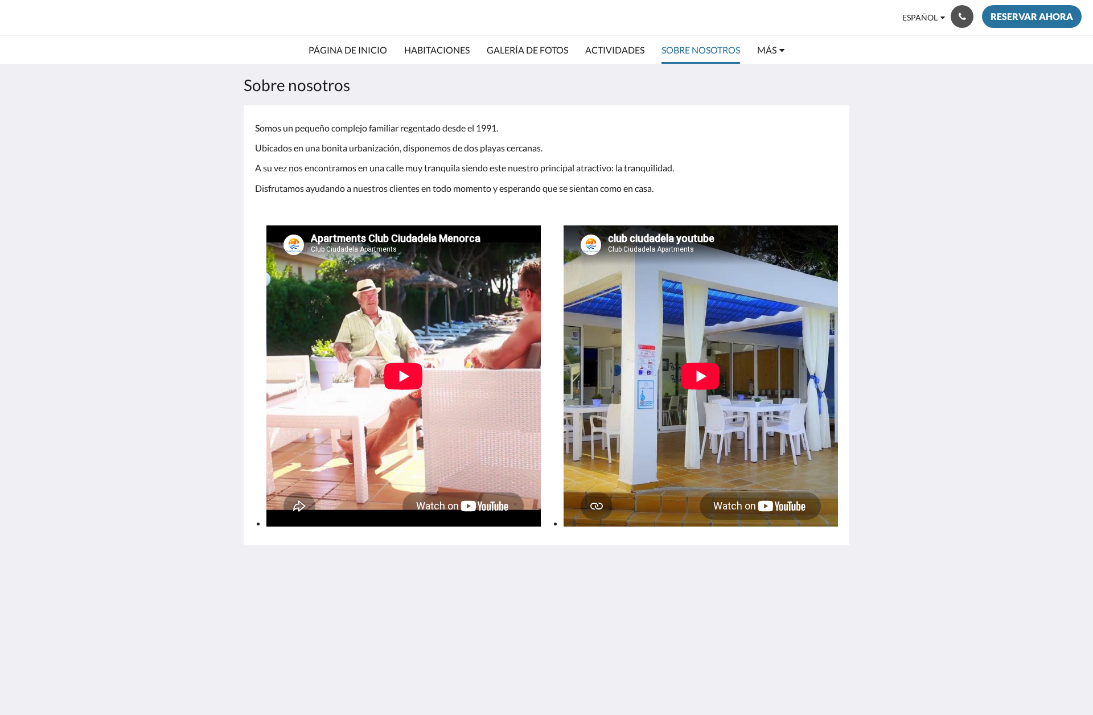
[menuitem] (348, 50)
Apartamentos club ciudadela (123, 17)
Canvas (823, 681)
